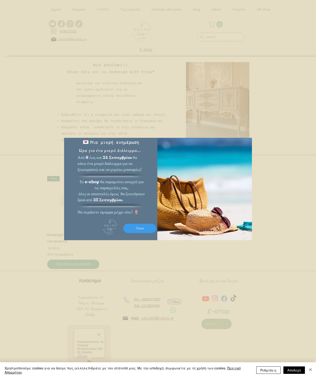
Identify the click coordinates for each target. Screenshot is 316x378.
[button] (139, 228)
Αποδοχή (294, 370)
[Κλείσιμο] (310, 370)
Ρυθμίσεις (268, 370)
